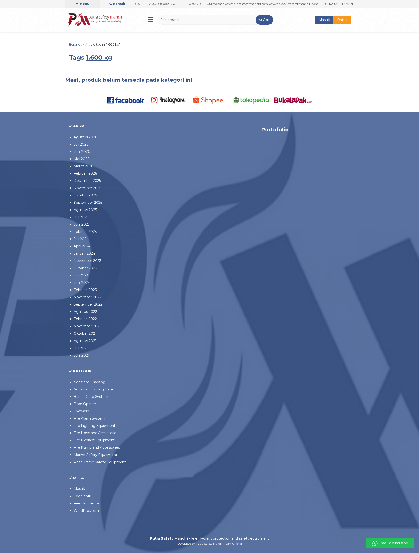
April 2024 (82, 246)
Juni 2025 (81, 224)
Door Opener (85, 404)
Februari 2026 (85, 173)
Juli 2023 (81, 275)
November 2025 (87, 188)
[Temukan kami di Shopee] (209, 100)
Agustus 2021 (85, 341)
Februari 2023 (85, 290)
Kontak (119, 4)
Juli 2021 (81, 348)
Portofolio (275, 130)
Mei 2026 (81, 159)
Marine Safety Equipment (95, 455)
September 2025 (88, 202)
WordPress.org (86, 510)
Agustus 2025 (85, 210)
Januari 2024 (84, 253)
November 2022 (87, 297)
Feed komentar (87, 503)
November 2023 (87, 261)
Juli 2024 (81, 239)
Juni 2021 (81, 355)
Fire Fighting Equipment (94, 425)
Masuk (324, 20)
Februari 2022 (85, 319)
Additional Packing (89, 382)
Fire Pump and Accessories (97, 447)
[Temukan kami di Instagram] (167, 100)
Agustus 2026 (85, 137)
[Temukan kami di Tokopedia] (251, 100)
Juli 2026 (81, 144)
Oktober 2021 (85, 333)
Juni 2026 (82, 151)
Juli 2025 (81, 217)
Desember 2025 (87, 181)
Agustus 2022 (85, 311)
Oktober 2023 (85, 268)
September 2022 (88, 304)
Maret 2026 (83, 166)
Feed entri (82, 496)
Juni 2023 (82, 282)
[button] (264, 20)
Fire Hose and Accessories (96, 433)
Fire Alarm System (89, 418)
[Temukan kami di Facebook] (125, 100)
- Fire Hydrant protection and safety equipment (209, 538)
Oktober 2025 (85, 195)
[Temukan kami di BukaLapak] (293, 100)
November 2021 (87, 326)
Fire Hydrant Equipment (94, 440)
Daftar (342, 20)
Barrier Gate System (91, 396)
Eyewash (81, 411)
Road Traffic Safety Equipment (100, 462)
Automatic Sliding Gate (93, 389)
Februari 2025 (85, 231)
